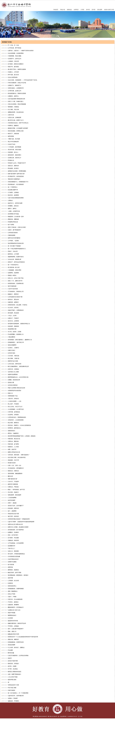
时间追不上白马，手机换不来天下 (14, 163)
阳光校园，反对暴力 (10, 168)
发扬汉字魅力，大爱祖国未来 (13, 310)
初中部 (88, 9)
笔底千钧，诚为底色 (10, 66)
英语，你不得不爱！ (10, 535)
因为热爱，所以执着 (10, 313)
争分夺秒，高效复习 (10, 492)
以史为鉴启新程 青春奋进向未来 (13, 98)
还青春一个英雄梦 (10, 698)
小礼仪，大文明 (9, 315)
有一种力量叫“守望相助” (11, 246)
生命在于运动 (8, 144)
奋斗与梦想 (8, 224)
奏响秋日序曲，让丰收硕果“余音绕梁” (15, 128)
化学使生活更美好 (10, 385)
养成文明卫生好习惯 (10, 513)
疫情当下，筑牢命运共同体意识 (13, 262)
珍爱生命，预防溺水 (10, 441)
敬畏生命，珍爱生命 (10, 470)
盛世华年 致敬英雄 (10, 484)
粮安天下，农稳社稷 (10, 133)
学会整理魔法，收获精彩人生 (13, 334)
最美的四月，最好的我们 (11, 155)
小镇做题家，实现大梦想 (11, 270)
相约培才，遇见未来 (10, 299)
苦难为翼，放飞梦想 (10, 444)
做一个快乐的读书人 (10, 264)
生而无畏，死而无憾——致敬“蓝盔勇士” (15, 454)
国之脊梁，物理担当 (10, 422)
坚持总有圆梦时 (9, 345)
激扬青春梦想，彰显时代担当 (13, 256)
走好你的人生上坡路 (10, 371)
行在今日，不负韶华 (10, 481)
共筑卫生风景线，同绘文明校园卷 (14, 104)
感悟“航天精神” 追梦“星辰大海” (13, 173)
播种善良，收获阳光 (10, 570)
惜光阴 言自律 (9, 462)
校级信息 (69, 9)
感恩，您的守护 (9, 449)
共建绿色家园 (8, 235)
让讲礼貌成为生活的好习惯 (12, 297)
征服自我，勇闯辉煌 (10, 604)
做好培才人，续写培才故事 (12, 203)
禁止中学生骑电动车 (10, 141)
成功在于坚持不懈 (10, 661)
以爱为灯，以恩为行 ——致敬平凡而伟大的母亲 (17, 50)
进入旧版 (80, 716)
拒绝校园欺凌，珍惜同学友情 (13, 642)
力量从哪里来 (8, 337)
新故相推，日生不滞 (10, 460)
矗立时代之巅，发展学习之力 (13, 120)
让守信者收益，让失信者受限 (13, 543)
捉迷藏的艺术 (8, 545)
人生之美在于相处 (10, 677)
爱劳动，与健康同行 (10, 433)
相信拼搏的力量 (9, 329)
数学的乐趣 (8, 653)
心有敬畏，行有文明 (10, 61)
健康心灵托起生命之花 (11, 452)
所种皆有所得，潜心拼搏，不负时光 (14, 305)
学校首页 (55, 9)
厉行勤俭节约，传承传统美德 (13, 176)
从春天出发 (8, 114)
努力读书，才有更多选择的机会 (13, 553)
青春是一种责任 (9, 275)
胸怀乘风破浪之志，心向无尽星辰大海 (15, 377)
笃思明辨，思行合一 (10, 152)
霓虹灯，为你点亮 (10, 251)
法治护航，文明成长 (10, 414)
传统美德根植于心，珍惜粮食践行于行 (15, 181)
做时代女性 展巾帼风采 (11, 238)
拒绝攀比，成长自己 (10, 206)
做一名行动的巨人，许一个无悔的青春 (15, 693)
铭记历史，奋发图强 (10, 195)
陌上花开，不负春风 (10, 404)
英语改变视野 (8, 644)
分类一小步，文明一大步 (11, 465)
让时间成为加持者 (10, 232)
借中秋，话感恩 (9, 666)
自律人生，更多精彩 (10, 551)
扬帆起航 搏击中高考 (10, 634)
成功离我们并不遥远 (10, 214)
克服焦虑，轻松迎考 (10, 540)
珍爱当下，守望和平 (10, 318)
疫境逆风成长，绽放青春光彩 (13, 283)
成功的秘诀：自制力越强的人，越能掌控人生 (17, 339)
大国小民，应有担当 (10, 398)
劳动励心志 (8, 160)
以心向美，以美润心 (10, 307)
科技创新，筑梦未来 (10, 508)
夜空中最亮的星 (9, 286)
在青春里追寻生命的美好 (11, 390)
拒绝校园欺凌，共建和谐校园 (13, 588)
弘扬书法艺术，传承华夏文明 (13, 695)
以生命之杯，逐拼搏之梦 (11, 259)
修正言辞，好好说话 (10, 516)
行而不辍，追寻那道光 (11, 412)
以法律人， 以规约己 (10, 347)
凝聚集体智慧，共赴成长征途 (13, 112)
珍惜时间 (7, 583)
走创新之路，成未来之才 (11, 157)
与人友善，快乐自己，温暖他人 (13, 647)
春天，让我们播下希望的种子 (13, 628)
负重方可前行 (8, 350)
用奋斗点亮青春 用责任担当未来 (13, 388)
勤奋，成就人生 (9, 631)
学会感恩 (7, 650)
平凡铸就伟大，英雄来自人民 (13, 291)
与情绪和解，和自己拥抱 (11, 56)
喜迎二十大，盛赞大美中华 (12, 280)
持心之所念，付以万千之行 (12, 406)
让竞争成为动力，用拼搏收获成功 (14, 417)
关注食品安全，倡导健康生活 (13, 468)
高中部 (93, 9)
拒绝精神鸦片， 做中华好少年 (13, 342)
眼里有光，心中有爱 (10, 254)
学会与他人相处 (9, 687)
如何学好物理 (8, 500)
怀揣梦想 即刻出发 (10, 222)
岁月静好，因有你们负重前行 (13, 64)
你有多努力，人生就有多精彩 (13, 420)
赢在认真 (7, 476)
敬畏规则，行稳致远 (10, 106)
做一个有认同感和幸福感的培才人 (14, 248)
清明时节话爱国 (9, 561)
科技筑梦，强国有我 (10, 326)
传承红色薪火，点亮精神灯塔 (13, 88)
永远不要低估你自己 (10, 559)
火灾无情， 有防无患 (10, 355)
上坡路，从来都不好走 (11, 211)
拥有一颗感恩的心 (10, 591)
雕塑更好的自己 (9, 615)
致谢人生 (7, 393)
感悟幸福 (7, 567)
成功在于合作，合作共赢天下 (13, 505)
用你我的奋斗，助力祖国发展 (13, 184)
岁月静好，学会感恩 (10, 537)
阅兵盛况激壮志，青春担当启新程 (14, 93)
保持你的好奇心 (9, 586)
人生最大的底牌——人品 (11, 401)
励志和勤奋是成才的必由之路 (13, 243)
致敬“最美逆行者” (9, 479)
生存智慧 (7, 618)
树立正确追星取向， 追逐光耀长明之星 (15, 366)
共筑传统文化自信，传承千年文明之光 (15, 123)
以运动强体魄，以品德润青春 (13, 53)
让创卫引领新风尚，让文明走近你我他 (15, 655)
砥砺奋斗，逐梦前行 (10, 294)
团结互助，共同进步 (10, 663)
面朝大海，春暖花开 (10, 639)
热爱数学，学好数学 (10, 532)
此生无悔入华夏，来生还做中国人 (14, 457)
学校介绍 (62, 9)
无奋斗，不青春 (9, 596)
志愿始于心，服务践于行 (11, 85)
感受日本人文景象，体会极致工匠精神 (15, 527)
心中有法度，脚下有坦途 (11, 48)
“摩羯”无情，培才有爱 (11, 139)
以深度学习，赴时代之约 (11, 58)
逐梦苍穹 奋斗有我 (10, 361)
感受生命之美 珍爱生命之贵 (12, 524)
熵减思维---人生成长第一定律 (13, 216)
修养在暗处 (8, 136)
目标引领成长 (8, 690)
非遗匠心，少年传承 (10, 72)
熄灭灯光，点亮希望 (10, 321)
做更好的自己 (8, 430)
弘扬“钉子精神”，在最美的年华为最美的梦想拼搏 (18, 521)
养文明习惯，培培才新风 (11, 149)
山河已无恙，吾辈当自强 (11, 363)
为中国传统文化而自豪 (11, 556)
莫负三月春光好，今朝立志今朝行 (14, 227)
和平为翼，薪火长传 (10, 74)
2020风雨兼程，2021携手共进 (13, 409)
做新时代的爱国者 (10, 374)
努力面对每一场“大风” (11, 267)
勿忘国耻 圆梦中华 (10, 189)
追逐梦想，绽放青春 (10, 272)
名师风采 (76, 9)
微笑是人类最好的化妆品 (11, 671)
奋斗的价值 (8, 564)
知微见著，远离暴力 (10, 302)
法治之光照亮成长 (10, 77)
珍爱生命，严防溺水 (10, 487)
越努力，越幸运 (9, 208)
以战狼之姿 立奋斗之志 (11, 610)
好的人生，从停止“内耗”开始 (12, 278)
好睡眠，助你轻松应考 (11, 379)
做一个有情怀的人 (10, 187)
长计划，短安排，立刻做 (11, 331)
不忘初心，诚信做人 (10, 602)
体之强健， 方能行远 (10, 358)
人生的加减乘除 (9, 497)
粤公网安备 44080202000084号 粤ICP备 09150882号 (45, 716)
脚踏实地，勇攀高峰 (10, 219)
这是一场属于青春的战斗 (11, 674)
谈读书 (7, 658)
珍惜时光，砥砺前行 (10, 125)
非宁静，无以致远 (10, 669)
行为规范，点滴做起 (10, 192)
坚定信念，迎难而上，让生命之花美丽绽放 (16, 425)
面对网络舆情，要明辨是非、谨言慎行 (15, 575)
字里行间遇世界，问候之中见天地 (14, 82)
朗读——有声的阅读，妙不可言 (13, 489)
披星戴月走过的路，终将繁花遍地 (14, 171)
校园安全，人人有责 (10, 446)
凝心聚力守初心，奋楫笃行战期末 (14, 69)
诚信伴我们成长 (9, 679)
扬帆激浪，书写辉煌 (10, 701)
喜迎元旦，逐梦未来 (10, 165)
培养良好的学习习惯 (10, 685)
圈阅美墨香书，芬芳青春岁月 (13, 607)
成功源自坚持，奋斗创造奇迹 (13, 529)
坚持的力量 (8, 382)
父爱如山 (7, 200)
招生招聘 (99, 9)
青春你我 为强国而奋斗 (11, 179)
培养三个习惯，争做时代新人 (13, 101)
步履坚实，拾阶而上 (10, 96)
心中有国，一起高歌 (10, 240)
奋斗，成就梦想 (9, 511)
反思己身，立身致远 (10, 369)
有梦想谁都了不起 (10, 396)
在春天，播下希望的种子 (11, 230)
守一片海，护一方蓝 (10, 45)
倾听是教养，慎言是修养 (11, 495)
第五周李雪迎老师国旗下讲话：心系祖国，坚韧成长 (19, 436)
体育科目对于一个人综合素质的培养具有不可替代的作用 (20, 636)
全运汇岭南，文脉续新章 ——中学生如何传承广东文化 (19, 80)
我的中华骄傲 (8, 612)
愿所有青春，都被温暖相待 (12, 473)
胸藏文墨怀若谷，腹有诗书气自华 (14, 623)
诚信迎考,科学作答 (10, 620)
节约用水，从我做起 (10, 626)
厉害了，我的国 (9, 503)
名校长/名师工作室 (109, 9)
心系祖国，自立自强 (10, 580)
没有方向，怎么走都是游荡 (12, 599)
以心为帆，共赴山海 (10, 109)
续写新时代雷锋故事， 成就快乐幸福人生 (16, 323)
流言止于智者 (8, 594)
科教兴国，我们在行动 (11, 438)
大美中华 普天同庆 (10, 288)
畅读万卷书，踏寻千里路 (11, 572)
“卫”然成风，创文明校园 (11, 147)
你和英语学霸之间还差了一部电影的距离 (16, 519)
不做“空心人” (8, 548)
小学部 (82, 9)
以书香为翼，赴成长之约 (11, 90)
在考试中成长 (8, 353)
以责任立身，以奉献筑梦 (11, 117)
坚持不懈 (7, 578)
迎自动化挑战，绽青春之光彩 (13, 131)
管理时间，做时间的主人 (11, 428)
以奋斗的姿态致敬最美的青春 (13, 197)
